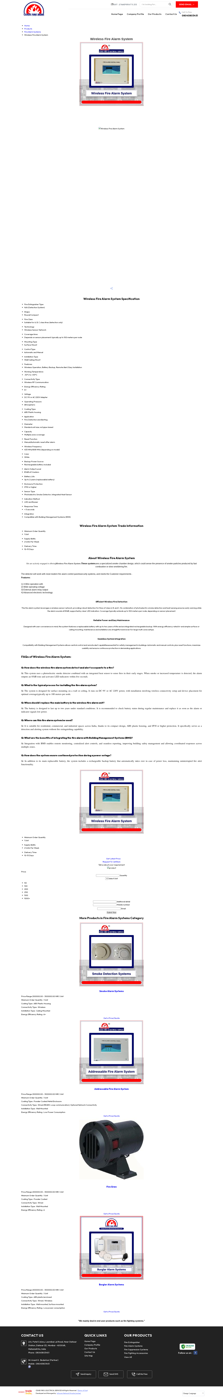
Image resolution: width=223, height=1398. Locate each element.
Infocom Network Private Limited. (69, 1393)
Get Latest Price (113, 858)
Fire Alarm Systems (32, 32)
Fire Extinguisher (132, 1342)
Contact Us (171, 14)
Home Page (117, 14)
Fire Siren (111, 1186)
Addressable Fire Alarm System (111, 1088)
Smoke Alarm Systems (111, 991)
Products (28, 28)
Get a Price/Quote (111, 1018)
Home (27, 25)
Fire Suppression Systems (136, 1349)
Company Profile (135, 14)
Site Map (88, 1355)
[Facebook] (195, 1354)
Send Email (185, 4)
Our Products (154, 14)
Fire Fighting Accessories (136, 1353)
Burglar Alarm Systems (111, 1284)
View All (128, 1357)
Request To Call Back (111, 861)
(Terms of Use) (82, 1390)
